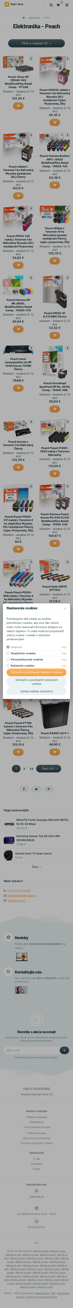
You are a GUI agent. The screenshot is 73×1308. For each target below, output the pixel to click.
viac (63, 647)
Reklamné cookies (22, 665)
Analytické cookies (23, 653)
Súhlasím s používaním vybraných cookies (36, 681)
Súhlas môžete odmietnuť (37, 691)
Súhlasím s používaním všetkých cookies (36, 672)
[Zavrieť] (64, 608)
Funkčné (16, 647)
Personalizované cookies (27, 659)
